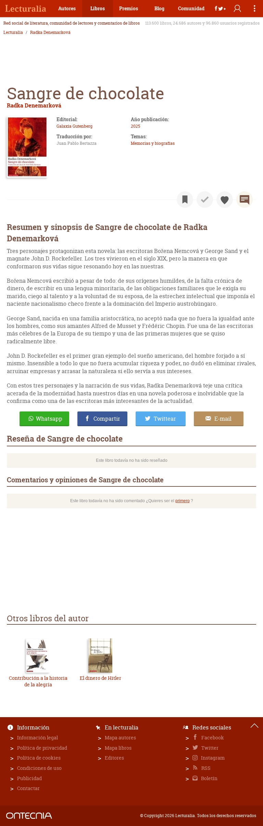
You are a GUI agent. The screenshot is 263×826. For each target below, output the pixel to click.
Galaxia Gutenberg (74, 126)
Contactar (28, 788)
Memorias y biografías (153, 143)
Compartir (106, 418)
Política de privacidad (42, 748)
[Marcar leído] (205, 199)
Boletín (208, 778)
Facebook (212, 737)
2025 (135, 126)
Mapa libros (118, 748)
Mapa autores (120, 737)
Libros (97, 8)
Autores (67, 8)
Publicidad (29, 778)
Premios (128, 8)
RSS (205, 768)
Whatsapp (49, 418)
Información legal (37, 737)
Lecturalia (13, 32)
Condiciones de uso (39, 768)
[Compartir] (220, 8)
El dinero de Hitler (100, 678)
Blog (159, 8)
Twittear (165, 418)
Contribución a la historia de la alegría (38, 681)
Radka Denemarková (50, 32)
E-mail (222, 418)
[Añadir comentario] (244, 199)
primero (182, 500)
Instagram (212, 757)
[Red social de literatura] (25, 8)
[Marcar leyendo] (185, 199)
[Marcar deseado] (224, 199)
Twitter (209, 748)
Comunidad (191, 8)
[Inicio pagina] (254, 725)
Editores (114, 757)
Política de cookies (39, 757)
